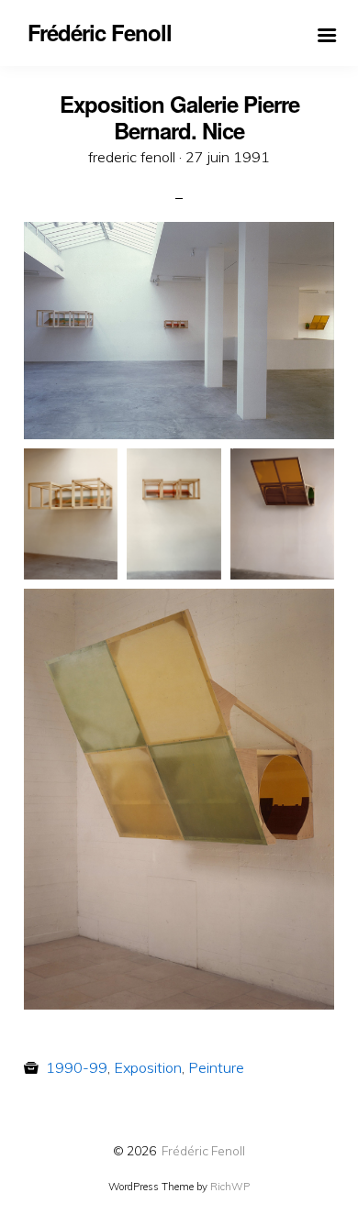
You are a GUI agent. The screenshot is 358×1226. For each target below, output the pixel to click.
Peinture (216, 1067)
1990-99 (76, 1067)
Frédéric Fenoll (203, 1150)
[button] (179, 330)
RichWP (230, 1186)
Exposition (148, 1067)
